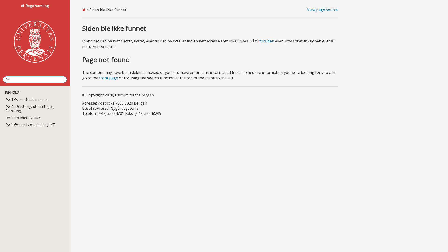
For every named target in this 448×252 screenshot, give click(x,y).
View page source (322, 9)
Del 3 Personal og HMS (23, 118)
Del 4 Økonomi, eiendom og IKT (30, 124)
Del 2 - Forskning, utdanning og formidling (29, 108)
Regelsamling (36, 5)
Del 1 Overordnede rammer (26, 99)
